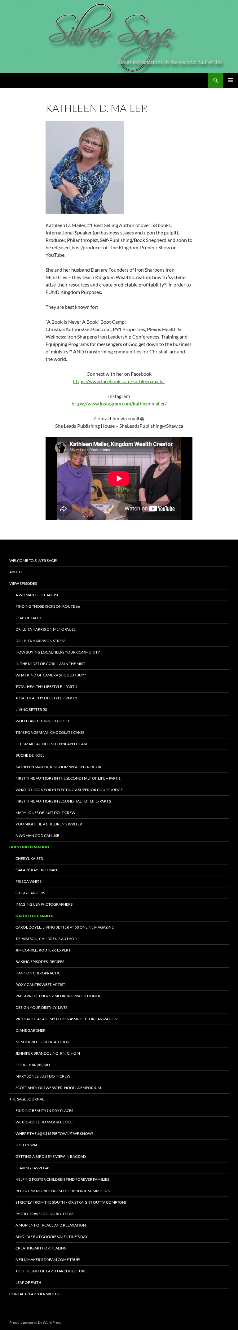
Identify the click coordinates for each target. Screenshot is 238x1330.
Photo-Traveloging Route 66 (44, 1213)
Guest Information (29, 847)
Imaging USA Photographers (44, 904)
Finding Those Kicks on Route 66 (47, 606)
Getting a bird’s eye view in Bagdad (50, 1156)
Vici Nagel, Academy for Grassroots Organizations (67, 1019)
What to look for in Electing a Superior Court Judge (69, 789)
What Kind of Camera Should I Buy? (50, 675)
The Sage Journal (26, 1099)
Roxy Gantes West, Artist (40, 984)
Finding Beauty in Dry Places (44, 1110)
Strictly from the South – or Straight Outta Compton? (70, 1202)
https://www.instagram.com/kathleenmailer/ (119, 403)
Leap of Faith (28, 617)
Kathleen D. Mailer (34, 915)
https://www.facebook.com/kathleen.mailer (119, 381)
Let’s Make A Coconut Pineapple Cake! (52, 744)
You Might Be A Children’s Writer (48, 824)
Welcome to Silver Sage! (33, 560)
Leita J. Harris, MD (32, 1064)
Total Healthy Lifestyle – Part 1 (46, 686)
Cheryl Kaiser (29, 858)
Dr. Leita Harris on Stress (40, 640)
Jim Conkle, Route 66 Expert (43, 950)
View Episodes (23, 583)
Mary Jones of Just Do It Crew (45, 812)
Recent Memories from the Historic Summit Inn (62, 1190)
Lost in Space (28, 1145)
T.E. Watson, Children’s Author (46, 938)
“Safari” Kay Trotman (36, 870)
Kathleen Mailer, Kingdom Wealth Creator (58, 766)
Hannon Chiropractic (37, 973)
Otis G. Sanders (30, 892)
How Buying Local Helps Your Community (57, 652)
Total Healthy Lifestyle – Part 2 (46, 698)
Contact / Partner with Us (35, 1294)
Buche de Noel (29, 755)
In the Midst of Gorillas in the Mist (50, 663)
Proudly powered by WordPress (35, 1322)
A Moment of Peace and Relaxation (50, 1225)
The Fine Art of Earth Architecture (50, 1271)
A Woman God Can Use (37, 595)
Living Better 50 (31, 709)
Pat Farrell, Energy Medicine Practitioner (57, 996)
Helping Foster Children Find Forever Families (62, 1179)
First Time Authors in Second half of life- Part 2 (63, 801)
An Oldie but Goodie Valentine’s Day (51, 1236)
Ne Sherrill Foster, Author (42, 1041)
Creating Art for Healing (41, 1248)
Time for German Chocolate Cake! (49, 732)
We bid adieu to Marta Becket (44, 1122)
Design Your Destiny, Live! (41, 1007)
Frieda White (28, 881)
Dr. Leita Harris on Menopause (45, 629)
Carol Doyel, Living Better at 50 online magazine (64, 927)
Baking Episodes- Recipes (39, 961)
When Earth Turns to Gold (42, 721)
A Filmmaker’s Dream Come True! (47, 1259)
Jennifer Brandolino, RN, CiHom (47, 1053)
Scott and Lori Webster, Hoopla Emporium (58, 1087)
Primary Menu (230, 80)
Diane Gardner (30, 1030)
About (15, 572)
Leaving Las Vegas (32, 1168)
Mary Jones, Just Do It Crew (42, 1076)
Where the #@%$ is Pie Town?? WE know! (54, 1133)
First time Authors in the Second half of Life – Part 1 (68, 778)
